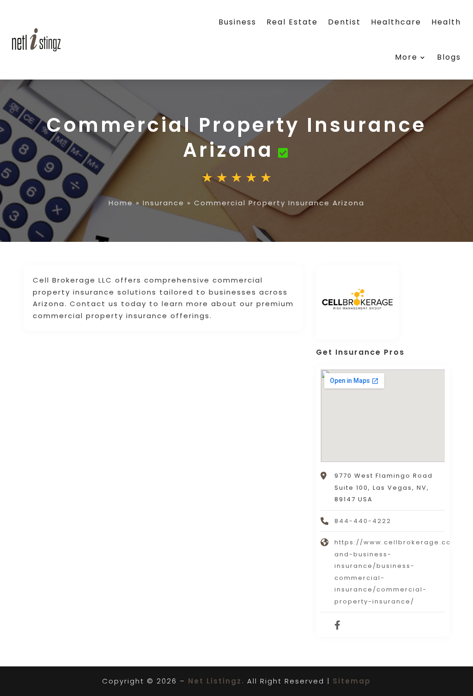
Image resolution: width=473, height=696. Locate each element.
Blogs (449, 57)
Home (121, 203)
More (406, 57)
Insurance (163, 203)
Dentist (344, 22)
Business (237, 22)
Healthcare (396, 22)
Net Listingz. (216, 681)
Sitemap (352, 681)
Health (446, 22)
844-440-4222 (362, 521)
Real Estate (292, 22)
